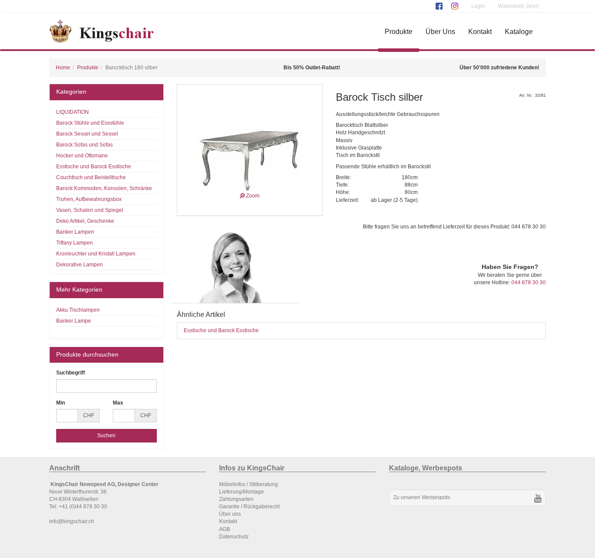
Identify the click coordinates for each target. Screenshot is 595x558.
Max (118, 403)
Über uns (230, 514)
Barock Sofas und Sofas (84, 145)
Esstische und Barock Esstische (221, 330)
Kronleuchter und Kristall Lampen (95, 254)
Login (478, 6)
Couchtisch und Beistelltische (91, 177)
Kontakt (480, 31)
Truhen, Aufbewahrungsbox (89, 199)
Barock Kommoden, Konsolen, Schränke (104, 188)
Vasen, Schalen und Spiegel (89, 210)
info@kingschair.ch (71, 521)
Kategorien (71, 91)
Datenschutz (234, 537)
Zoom (252, 196)
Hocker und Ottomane (82, 156)
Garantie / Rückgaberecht (249, 507)
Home (63, 68)
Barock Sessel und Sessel (87, 134)
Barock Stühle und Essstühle (90, 123)
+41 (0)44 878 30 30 (83, 507)
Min (60, 403)
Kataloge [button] (519, 31)
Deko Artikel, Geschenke (85, 221)
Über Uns (440, 31)
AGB (224, 529)
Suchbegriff (70, 373)
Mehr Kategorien (79, 289)
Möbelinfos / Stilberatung (248, 484)
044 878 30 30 (528, 282)
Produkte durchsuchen (87, 354)
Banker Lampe (73, 321)
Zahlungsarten (236, 499)
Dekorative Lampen (79, 265)
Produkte (398, 31)
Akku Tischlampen (78, 310)
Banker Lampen (75, 232)
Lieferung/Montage (241, 492)
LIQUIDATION (72, 112)
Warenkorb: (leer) (518, 6)
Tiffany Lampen (74, 243)
